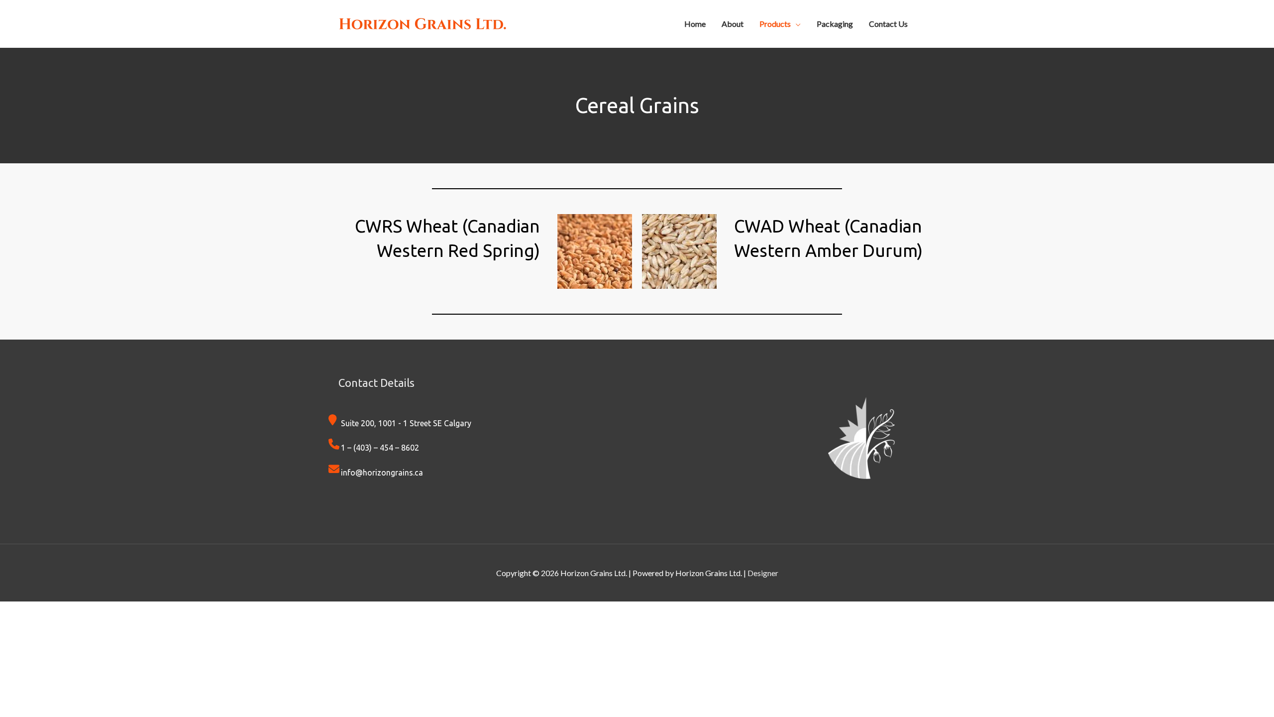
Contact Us (888, 23)
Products (775, 23)
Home (695, 23)
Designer (762, 573)
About (732, 23)
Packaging (835, 23)
